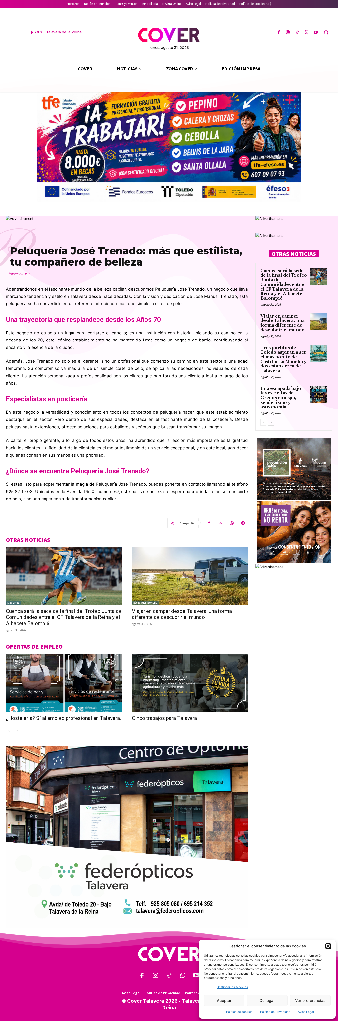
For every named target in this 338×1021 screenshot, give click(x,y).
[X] (220, 523)
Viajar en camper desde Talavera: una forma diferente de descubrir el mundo (182, 614)
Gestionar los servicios (232, 987)
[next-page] (17, 731)
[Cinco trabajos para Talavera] (190, 683)
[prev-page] (9, 731)
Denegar (267, 1000)
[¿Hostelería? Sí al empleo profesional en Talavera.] (64, 683)
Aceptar (224, 1000)
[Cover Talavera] (169, 954)
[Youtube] (315, 32)
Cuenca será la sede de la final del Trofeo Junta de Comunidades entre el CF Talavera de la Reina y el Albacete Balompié (63, 617)
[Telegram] (243, 523)
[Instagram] (288, 32)
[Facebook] (278, 32)
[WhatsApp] (306, 32)
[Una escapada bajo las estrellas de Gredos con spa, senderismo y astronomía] (318, 394)
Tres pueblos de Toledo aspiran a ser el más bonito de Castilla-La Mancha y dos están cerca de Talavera (283, 359)
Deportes (13, 602)
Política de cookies (239, 1012)
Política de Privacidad (275, 1012)
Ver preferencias (310, 1000)
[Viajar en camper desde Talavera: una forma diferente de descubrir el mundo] (190, 576)
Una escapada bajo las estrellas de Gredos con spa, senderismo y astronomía (280, 398)
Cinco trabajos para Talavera (164, 718)
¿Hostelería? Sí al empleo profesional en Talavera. (63, 718)
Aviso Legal (306, 1012)
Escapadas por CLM (145, 602)
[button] (328, 946)
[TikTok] (297, 32)
